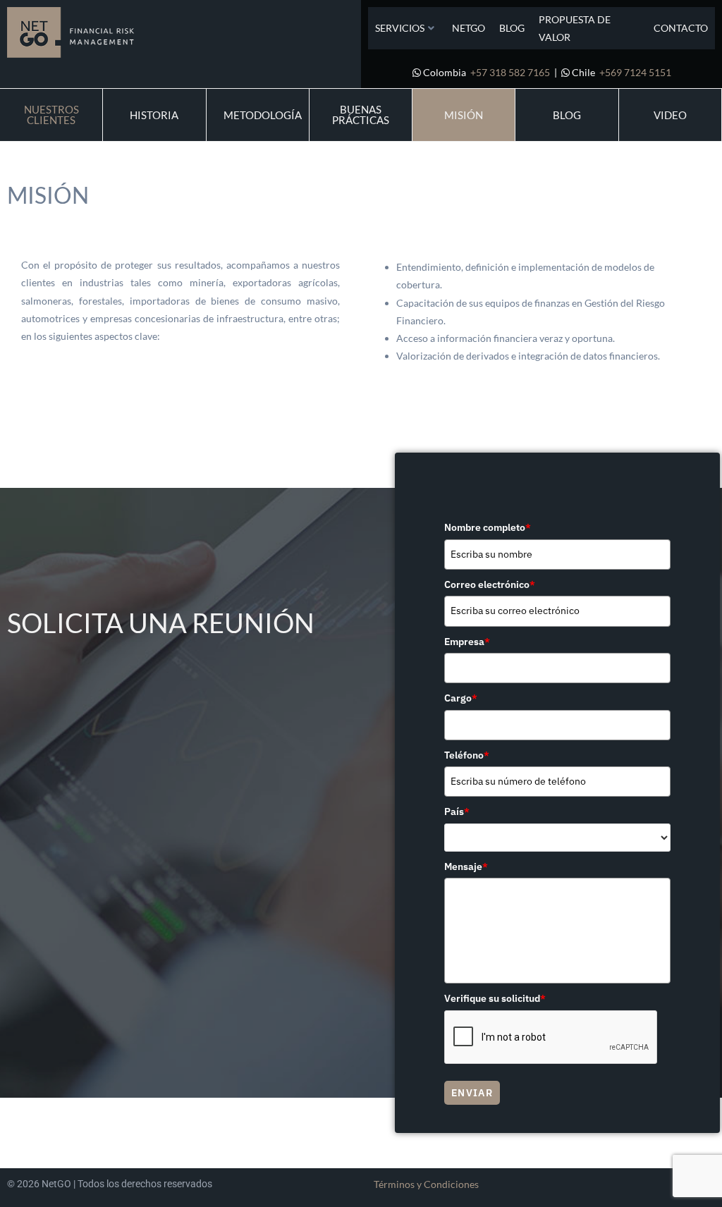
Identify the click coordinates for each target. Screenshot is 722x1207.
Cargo (460, 698)
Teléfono (466, 755)
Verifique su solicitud (495, 998)
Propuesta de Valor (575, 28)
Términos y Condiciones (426, 1184)
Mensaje (466, 866)
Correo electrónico (489, 584)
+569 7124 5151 (635, 72)
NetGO (468, 28)
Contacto (681, 28)
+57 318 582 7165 (510, 72)
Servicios (399, 28)
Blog (512, 28)
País (457, 811)
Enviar (472, 1092)
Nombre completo (487, 527)
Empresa (467, 641)
